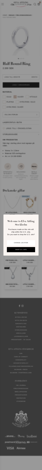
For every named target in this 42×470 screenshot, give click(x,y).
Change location (21, 242)
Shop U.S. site (21, 249)
